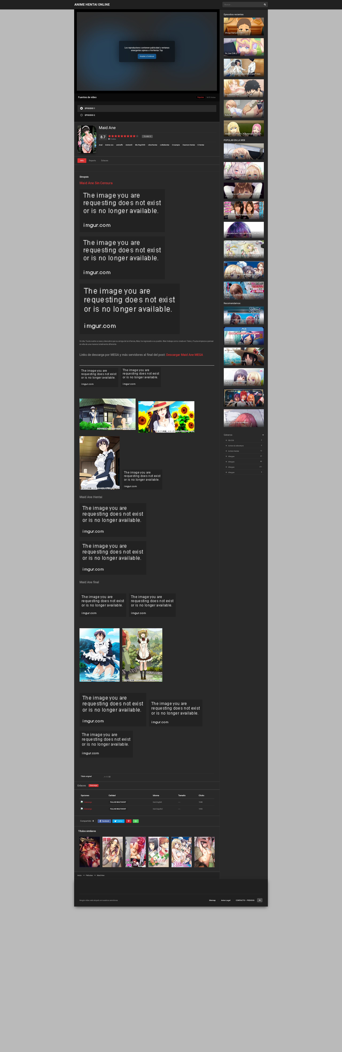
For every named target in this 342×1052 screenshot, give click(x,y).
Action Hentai (233, 451)
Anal (100, 145)
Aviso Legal (225, 900)
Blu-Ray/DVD (140, 145)
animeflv (119, 145)
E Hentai (201, 145)
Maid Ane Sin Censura (96, 183)
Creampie (176, 145)
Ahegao (231, 456)
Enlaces (104, 160)
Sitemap (212, 900)
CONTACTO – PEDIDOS (245, 900)
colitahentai (164, 145)
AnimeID (129, 145)
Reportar (200, 97)
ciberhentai (152, 145)
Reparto (92, 160)
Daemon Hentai (189, 145)
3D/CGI (231, 440)
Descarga (93, 785)
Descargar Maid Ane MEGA (184, 355)
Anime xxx (109, 145)
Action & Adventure (236, 446)
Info (82, 160)
